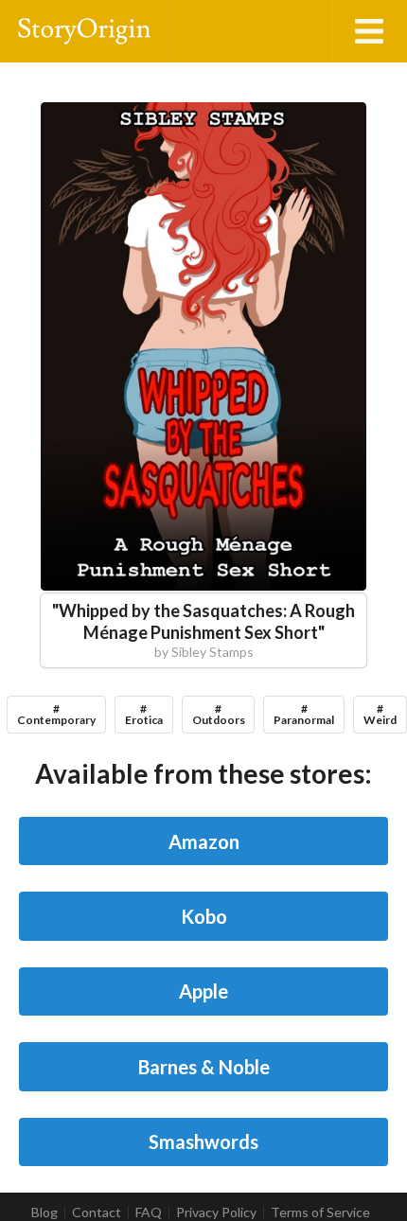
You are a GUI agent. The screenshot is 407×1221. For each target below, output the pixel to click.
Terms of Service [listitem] (320, 1212)
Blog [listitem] (44, 1212)
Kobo (204, 916)
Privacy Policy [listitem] (216, 1212)
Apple (203, 991)
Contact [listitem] (96, 1212)
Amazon (203, 841)
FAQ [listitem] (148, 1212)
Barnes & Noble (204, 1066)
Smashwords (203, 1141)
